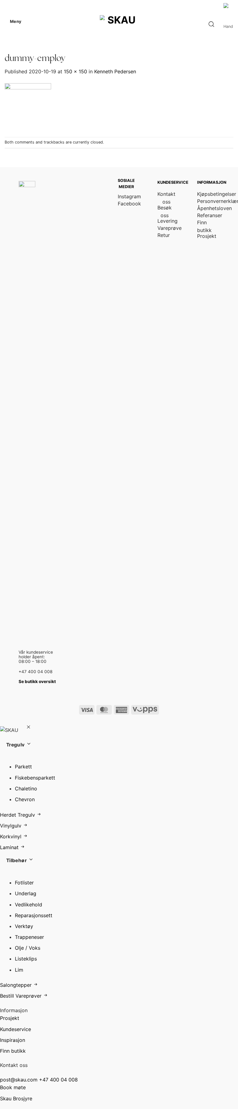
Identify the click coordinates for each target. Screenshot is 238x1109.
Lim (19, 970)
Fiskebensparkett (35, 778)
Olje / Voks (27, 948)
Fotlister (24, 882)
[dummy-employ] (28, 106)
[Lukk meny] (28, 728)
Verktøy (24, 926)
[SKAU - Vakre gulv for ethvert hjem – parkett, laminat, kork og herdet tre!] (119, 21)
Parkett (23, 766)
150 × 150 (75, 71)
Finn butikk (13, 1051)
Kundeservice (15, 1029)
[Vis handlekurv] (228, 24)
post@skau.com (18, 1080)
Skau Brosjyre (16, 1098)
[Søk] (211, 24)
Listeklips (26, 959)
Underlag (25, 893)
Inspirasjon (12, 1040)
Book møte (13, 1087)
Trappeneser (29, 937)
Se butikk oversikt (37, 681)
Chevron (25, 799)
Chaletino (26, 788)
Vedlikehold (28, 904)
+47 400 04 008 (58, 1080)
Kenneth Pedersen (115, 71)
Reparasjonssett (33, 915)
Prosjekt (9, 1018)
